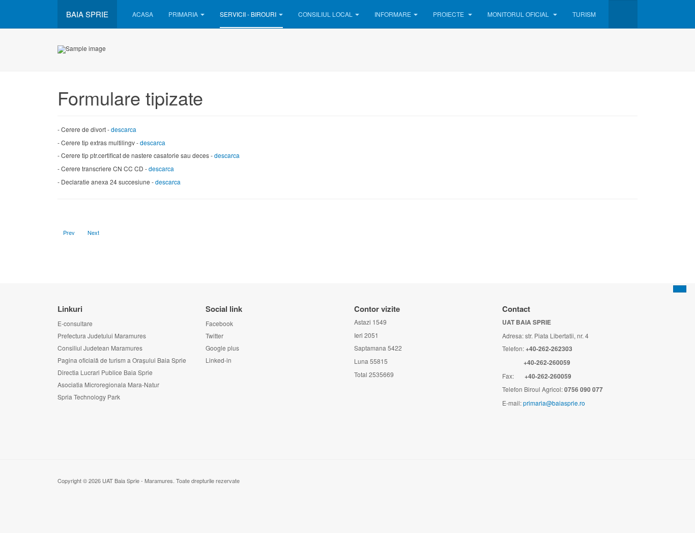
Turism (584, 14)
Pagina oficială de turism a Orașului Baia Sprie (121, 360)
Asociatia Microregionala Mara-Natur (108, 384)
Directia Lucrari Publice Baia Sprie (105, 372)
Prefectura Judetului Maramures (101, 335)
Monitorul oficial (519, 14)
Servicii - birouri (248, 14)
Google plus (222, 347)
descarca (123, 129)
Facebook (219, 323)
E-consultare (75, 323)
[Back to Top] (679, 288)
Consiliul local (325, 14)
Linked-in (218, 360)
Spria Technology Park (88, 396)
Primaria (183, 14)
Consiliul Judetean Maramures (99, 347)
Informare (392, 14)
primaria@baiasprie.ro (554, 402)
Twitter (214, 335)
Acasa (142, 14)
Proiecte (449, 14)
